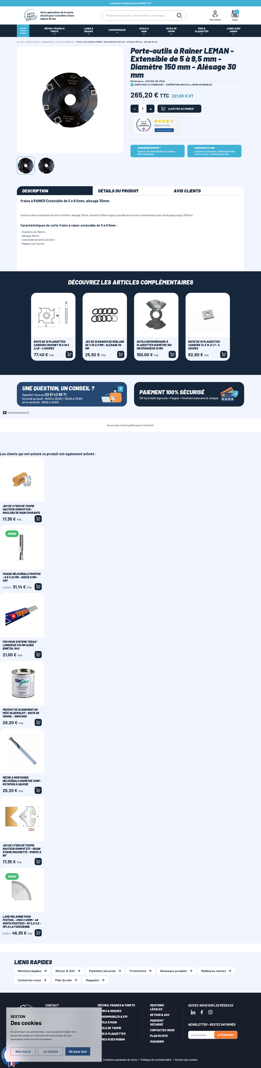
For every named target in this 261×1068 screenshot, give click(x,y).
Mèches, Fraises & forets (116, 1005)
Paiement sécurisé (102, 971)
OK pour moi (78, 1051)
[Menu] (23, 31)
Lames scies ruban (111, 1039)
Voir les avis (164, 130)
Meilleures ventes (213, 971)
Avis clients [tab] (187, 190)
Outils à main (107, 1022)
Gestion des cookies (186, 1059)
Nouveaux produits (173, 971)
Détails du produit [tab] (118, 190)
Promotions (138, 971)
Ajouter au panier (181, 108)
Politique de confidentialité (156, 1059)
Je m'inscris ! (225, 1035)
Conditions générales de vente (120, 1059)
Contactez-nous (29, 980)
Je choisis (50, 1051)
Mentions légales (29, 971)
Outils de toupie (109, 1028)
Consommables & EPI (112, 1016)
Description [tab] (35, 190)
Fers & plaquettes (112, 1033)
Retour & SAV (65, 971)
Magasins (92, 980)
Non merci (23, 1051)
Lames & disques (109, 1011)
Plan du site (63, 980)
